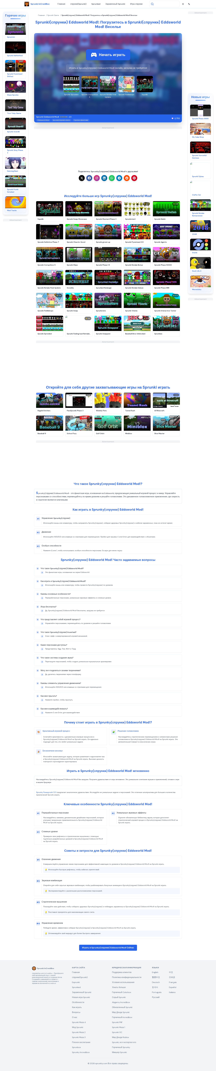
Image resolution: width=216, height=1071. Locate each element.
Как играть (77, 1007)
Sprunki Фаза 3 (79, 1037)
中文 (171, 972)
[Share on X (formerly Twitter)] (82, 178)
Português (157, 992)
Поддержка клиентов (122, 972)
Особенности (78, 1002)
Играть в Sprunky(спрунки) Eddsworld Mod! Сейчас (108, 947)
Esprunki (76, 982)
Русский (156, 997)
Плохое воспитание (81, 1042)
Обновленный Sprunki (122, 1007)
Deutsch (156, 982)
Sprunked (95, 4)
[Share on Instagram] (97, 178)
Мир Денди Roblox (120, 1037)
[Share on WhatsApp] (112, 178)
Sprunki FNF (117, 1022)
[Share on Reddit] (127, 178)
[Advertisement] (15, 258)
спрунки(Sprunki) (78, 4)
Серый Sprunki (119, 997)
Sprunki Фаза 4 (79, 1022)
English (155, 972)
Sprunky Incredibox (81, 1052)
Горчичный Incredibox (122, 1017)
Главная (61, 4)
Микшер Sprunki (119, 1052)
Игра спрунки (136, 4)
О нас (74, 1017)
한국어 (155, 987)
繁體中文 (156, 977)
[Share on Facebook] (89, 178)
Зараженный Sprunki (115, 4)
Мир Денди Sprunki (121, 1012)
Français (173, 982)
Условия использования (123, 982)
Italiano (172, 992)
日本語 (172, 977)
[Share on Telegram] (119, 178)
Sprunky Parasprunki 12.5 (46, 792)
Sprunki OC (117, 1032)
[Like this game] (173, 118)
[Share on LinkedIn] (104, 178)
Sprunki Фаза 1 (118, 1027)
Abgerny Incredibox (121, 1002)
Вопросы (76, 1012)
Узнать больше (119, 987)
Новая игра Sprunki (81, 997)
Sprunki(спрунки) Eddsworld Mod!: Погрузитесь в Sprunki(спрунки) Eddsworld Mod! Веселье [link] (99, 15)
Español (172, 987)
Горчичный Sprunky (121, 1047)
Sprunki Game (53, 15)
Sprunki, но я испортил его (124, 1042)
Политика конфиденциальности (126, 977)
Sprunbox (76, 1047)
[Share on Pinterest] (134, 178)
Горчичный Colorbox (121, 992)
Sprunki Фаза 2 (79, 1032)
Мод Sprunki (77, 1027)
